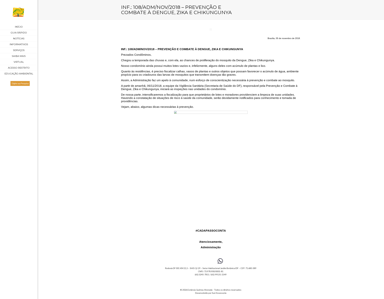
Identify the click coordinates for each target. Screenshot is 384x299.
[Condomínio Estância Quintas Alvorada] (19, 12)
